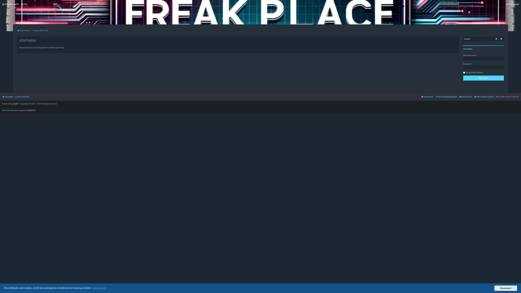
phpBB (15, 104)
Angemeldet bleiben (474, 72)
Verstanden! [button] (505, 288)
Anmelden (467, 49)
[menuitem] (24, 4)
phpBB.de (31, 110)
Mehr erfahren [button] (99, 288)
